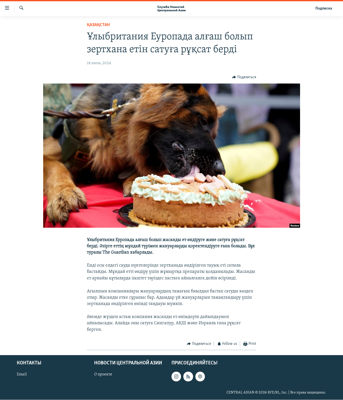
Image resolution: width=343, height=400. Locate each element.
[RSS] (188, 376)
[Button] (244, 77)
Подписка (323, 9)
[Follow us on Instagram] (176, 376)
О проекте (103, 375)
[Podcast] (200, 376)
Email (22, 375)
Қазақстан (98, 25)
